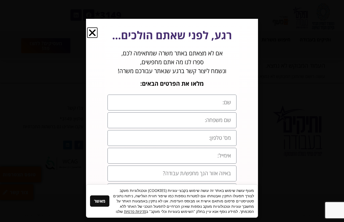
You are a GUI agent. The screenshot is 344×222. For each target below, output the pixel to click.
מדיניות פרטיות (135, 211)
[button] (92, 32)
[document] (172, 111)
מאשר (99, 201)
